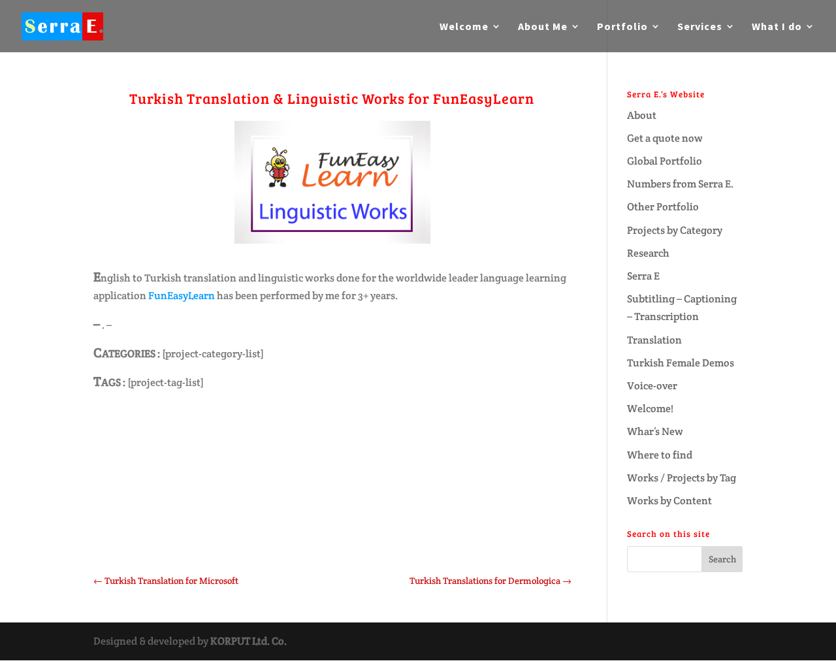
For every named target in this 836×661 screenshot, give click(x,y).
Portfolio (622, 27)
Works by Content (669, 501)
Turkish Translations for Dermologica (490, 581)
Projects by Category (674, 230)
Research (648, 253)
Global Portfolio (664, 161)
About (641, 115)
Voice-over (652, 386)
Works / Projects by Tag (681, 478)
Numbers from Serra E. (680, 184)
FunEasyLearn (182, 295)
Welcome (464, 27)
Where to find (659, 455)
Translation (654, 340)
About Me (543, 27)
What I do (777, 27)
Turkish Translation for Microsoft (165, 581)
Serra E (643, 276)
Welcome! (650, 408)
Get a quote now (665, 138)
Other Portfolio (663, 207)
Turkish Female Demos (680, 363)
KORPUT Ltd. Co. (248, 641)
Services (699, 27)
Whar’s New (655, 431)
